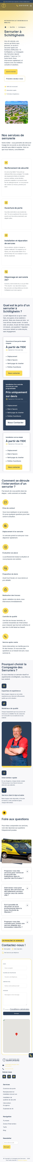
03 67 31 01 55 (23, 5)
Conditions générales (19, 1009)
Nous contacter (14, 373)
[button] (31, 5)
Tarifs (5, 1127)
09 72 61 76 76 (9, 1068)
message (5, 990)
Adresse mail (6, 981)
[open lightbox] (16, 851)
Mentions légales (22, 1160)
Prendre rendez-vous (14, 79)
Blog (4, 1130)
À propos (6, 1120)
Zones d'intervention (9, 1124)
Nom (4, 963)
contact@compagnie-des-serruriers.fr (12, 1065)
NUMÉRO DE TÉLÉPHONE (9, 972)
